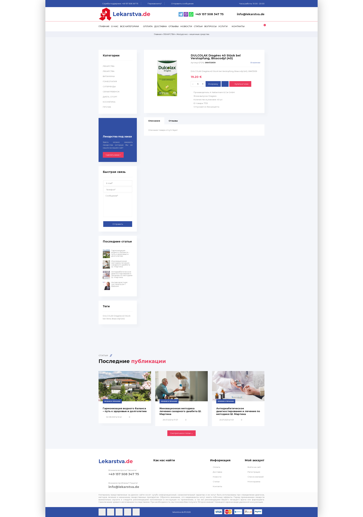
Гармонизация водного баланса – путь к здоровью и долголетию (120, 253)
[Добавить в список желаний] (225, 84)
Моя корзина (253, 481)
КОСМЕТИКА (109, 102)
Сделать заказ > (113, 155)
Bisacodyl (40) (118, 318)
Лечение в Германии (112, 401)
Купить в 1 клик (241, 84)
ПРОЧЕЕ (107, 107)
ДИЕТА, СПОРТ (110, 97)
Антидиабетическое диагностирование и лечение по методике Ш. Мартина (121, 274)
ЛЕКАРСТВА (108, 66)
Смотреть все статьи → (181, 433)
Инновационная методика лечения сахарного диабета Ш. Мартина (120, 264)
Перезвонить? (155, 3)
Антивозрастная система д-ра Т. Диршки (119, 284)
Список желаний (255, 477)
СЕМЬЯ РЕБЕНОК (111, 91)
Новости (216, 477)
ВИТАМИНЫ (109, 76)
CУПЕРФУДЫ (109, 86)
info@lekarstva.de (123, 487)
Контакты (217, 486)
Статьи (216, 481)
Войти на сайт (254, 467)
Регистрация (253, 472)
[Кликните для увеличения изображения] (167, 78)
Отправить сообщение (182, 3)
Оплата (216, 467)
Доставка (217, 472)
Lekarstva (131, 13)
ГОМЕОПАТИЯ (110, 81)
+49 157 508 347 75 (123, 474)
